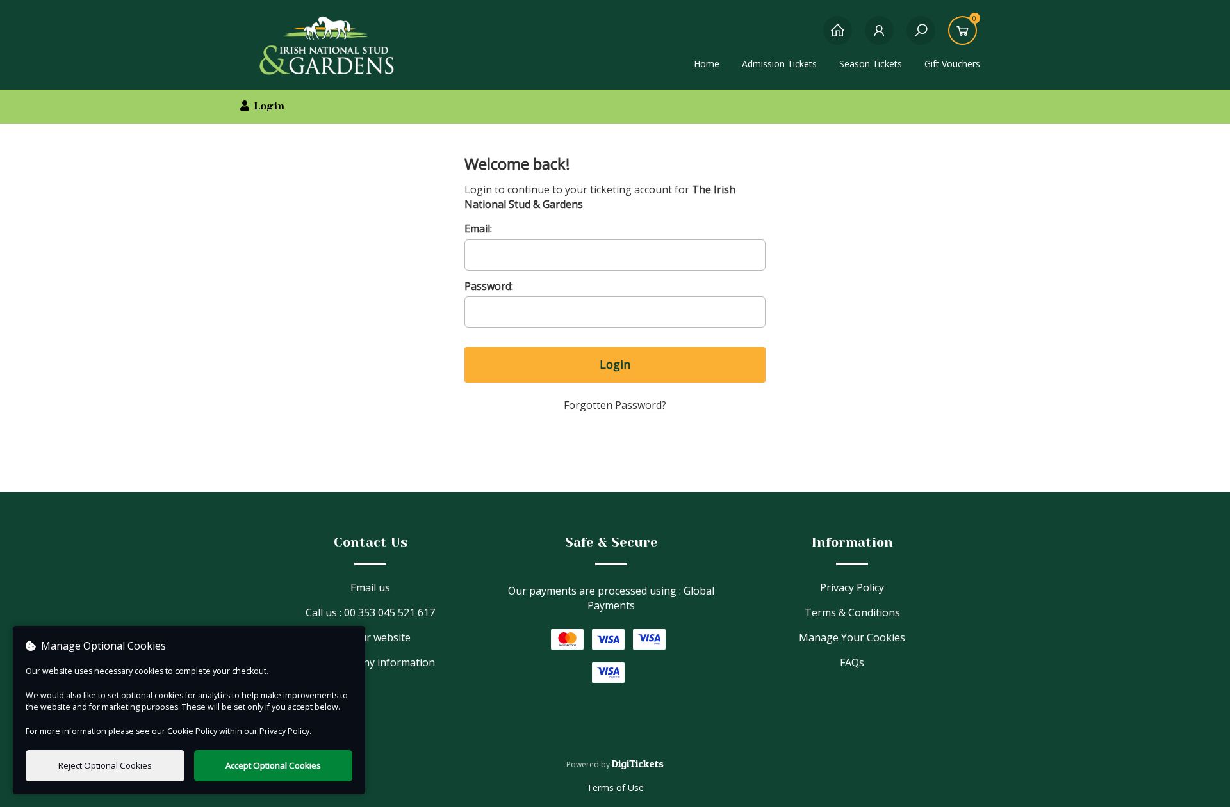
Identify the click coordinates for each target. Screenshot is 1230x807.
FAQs (852, 662)
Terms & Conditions (852, 612)
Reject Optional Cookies (105, 765)
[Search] (920, 37)
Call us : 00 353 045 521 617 (370, 612)
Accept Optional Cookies (273, 765)
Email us (370, 587)
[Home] (837, 37)
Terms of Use (615, 787)
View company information (370, 662)
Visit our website (371, 637)
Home (706, 64)
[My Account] (879, 37)
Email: (478, 228)
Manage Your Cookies (852, 637)
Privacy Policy (852, 587)
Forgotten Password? (615, 405)
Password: (488, 286)
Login (615, 364)
